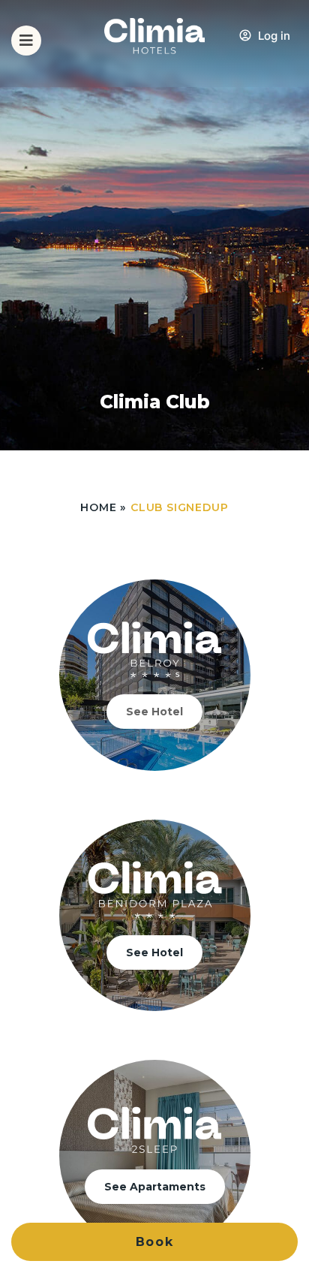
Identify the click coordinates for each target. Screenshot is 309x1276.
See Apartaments (155, 1186)
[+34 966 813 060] (289, 49)
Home (98, 507)
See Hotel (154, 711)
